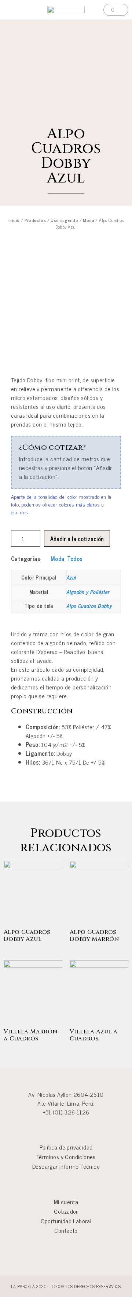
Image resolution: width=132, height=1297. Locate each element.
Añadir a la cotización (77, 538)
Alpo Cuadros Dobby (88, 605)
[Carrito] (115, 10)
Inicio (13, 220)
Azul (71, 577)
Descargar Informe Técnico (66, 1166)
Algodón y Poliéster (88, 591)
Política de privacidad (66, 1147)
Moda (88, 220)
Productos (35, 220)
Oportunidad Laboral (66, 1220)
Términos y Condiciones (66, 1156)
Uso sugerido (64, 220)
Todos (74, 558)
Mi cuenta (66, 1201)
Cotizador (66, 1211)
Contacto (65, 1230)
